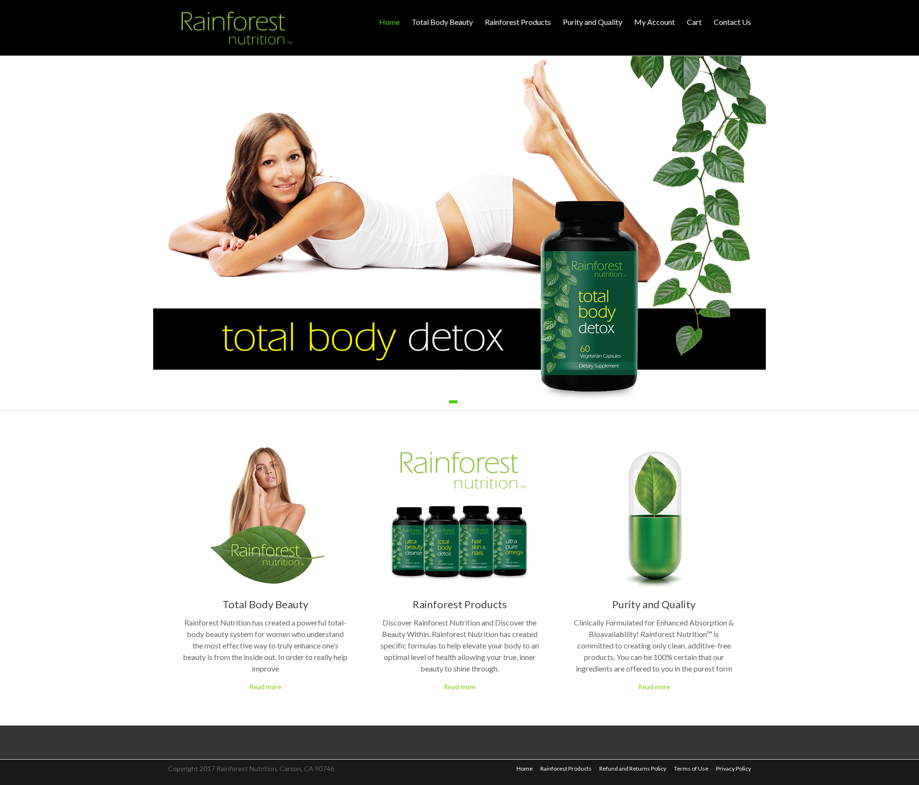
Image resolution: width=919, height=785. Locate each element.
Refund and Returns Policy (632, 768)
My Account (654, 21)
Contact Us (732, 21)
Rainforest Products (518, 21)
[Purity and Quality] (654, 449)
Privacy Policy (733, 768)
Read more (265, 687)
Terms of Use (691, 768)
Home (389, 21)
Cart (694, 21)
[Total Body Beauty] (265, 449)
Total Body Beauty (442, 21)
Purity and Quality (592, 21)
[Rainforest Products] (459, 449)
